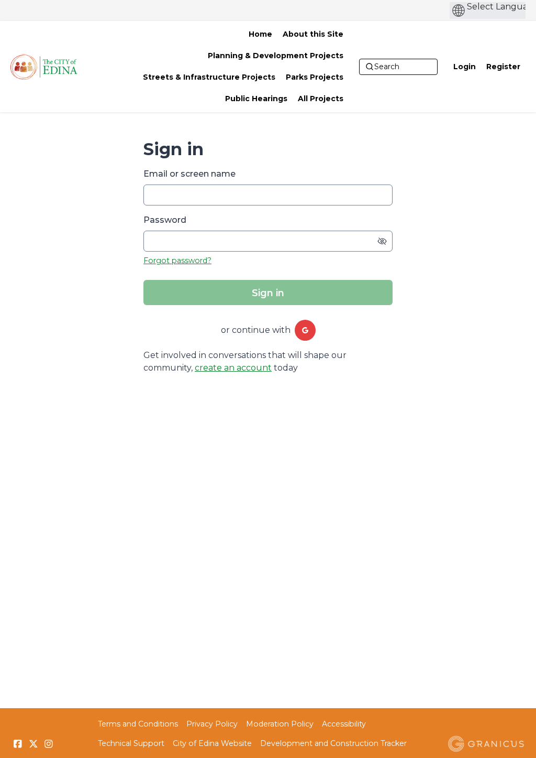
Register (503, 66)
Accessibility (344, 724)
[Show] (382, 241)
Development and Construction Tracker (333, 743)
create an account (233, 368)
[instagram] (48, 744)
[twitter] (33, 744)
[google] (305, 330)
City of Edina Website (212, 743)
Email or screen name (189, 174)
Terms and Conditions (138, 724)
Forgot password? (177, 260)
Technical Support (131, 743)
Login (464, 66)
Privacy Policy (212, 724)
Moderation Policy (280, 724)
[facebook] (17, 744)
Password (164, 220)
